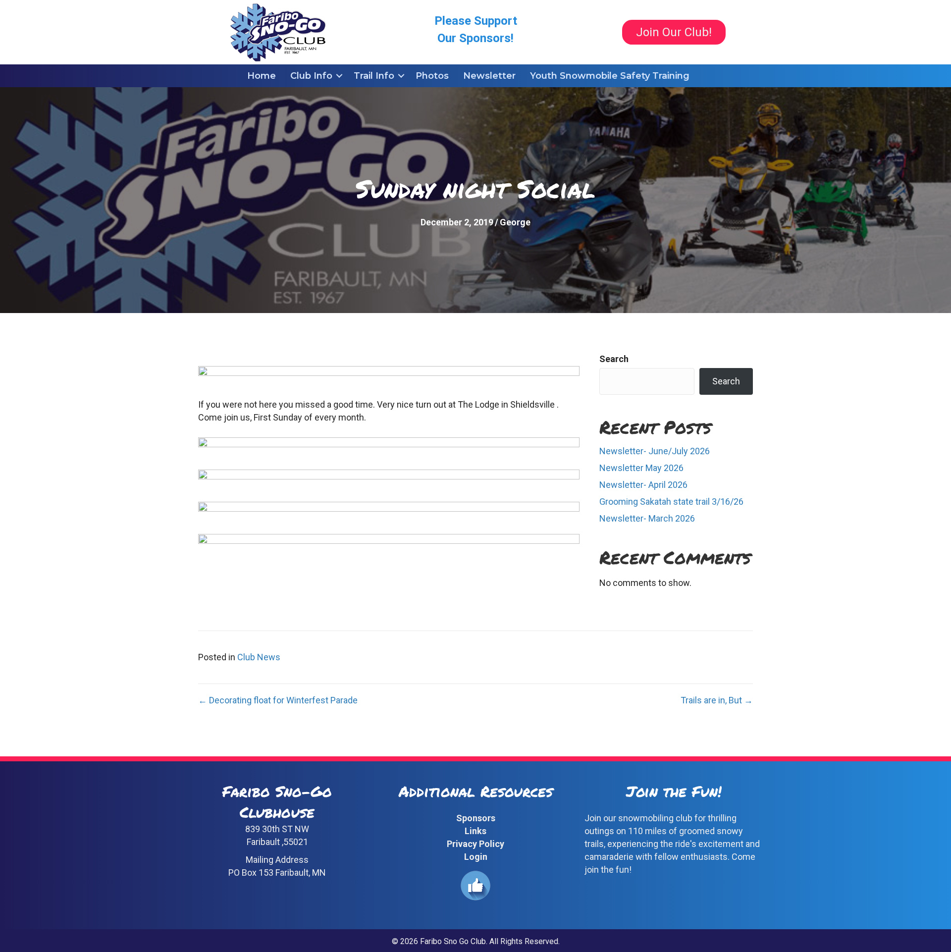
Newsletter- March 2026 (647, 518)
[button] (339, 75)
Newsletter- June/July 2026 (654, 451)
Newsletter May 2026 (641, 468)
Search (614, 359)
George (515, 222)
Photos (432, 75)
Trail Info (374, 75)
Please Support (475, 21)
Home (261, 75)
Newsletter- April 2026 (643, 484)
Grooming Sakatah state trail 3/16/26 (671, 501)
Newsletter (489, 75)
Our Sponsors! (475, 38)
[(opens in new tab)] (475, 885)
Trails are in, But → (717, 700)
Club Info (311, 75)
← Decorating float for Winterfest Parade (278, 700)
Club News (258, 657)
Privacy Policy (475, 844)
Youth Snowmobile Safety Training (609, 75)
